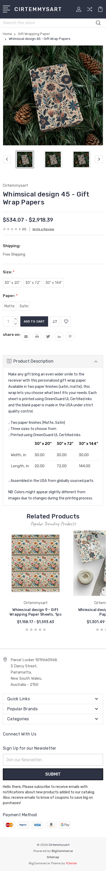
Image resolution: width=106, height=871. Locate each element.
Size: (9, 272)
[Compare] (89, 10)
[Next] (99, 159)
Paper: (10, 295)
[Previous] (7, 159)
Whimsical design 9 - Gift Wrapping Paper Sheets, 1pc (35, 612)
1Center (71, 863)
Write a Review (43, 229)
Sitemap (53, 857)
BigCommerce (62, 851)
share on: (11, 334)
